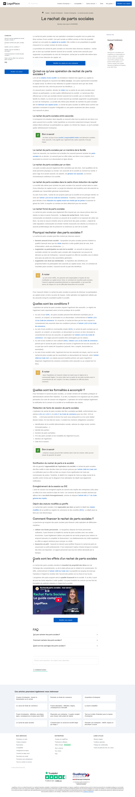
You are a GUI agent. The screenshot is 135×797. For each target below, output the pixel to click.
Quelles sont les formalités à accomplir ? (12, 50)
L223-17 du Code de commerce (65, 414)
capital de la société (58, 42)
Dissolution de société (22, 756)
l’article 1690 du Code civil (87, 469)
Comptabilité (78, 3)
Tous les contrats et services (24, 762)
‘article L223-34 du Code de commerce (54, 198)
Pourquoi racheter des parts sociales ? (14, 43)
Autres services (90, 3)
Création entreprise (21, 742)
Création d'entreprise (63, 3)
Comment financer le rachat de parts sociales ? (14, 54)
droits (59, 243)
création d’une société (48, 78)
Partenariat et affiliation (61, 742)
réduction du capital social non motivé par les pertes (66, 200)
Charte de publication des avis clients (104, 747)
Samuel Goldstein (114, 40)
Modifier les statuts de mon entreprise (65, 63)
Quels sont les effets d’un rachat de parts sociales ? (14, 58)
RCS (81, 510)
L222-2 (48, 414)
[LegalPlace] (11, 3)
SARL (48, 315)
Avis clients (58, 751)
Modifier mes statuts (123, 3)
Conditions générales (99, 742)
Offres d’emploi (63, 745)
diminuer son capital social (48, 105)
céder (63, 90)
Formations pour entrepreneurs (24, 759)
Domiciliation (19, 745)
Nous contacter (59, 748)
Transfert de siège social (22, 753)
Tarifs (101, 3)
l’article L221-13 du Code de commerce (83, 341)
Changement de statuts (22, 750)
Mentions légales (98, 739)
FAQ (6, 62)
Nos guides (109, 3)
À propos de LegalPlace (61, 739)
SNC (65, 341)
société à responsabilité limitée (68, 137)
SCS (70, 329)
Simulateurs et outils (21, 739)
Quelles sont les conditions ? (12, 47)
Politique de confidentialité (101, 745)
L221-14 (41, 414)
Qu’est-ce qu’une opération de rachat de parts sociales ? (14, 39)
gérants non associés (75, 174)
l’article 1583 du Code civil (59, 571)
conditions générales (88, 791)
